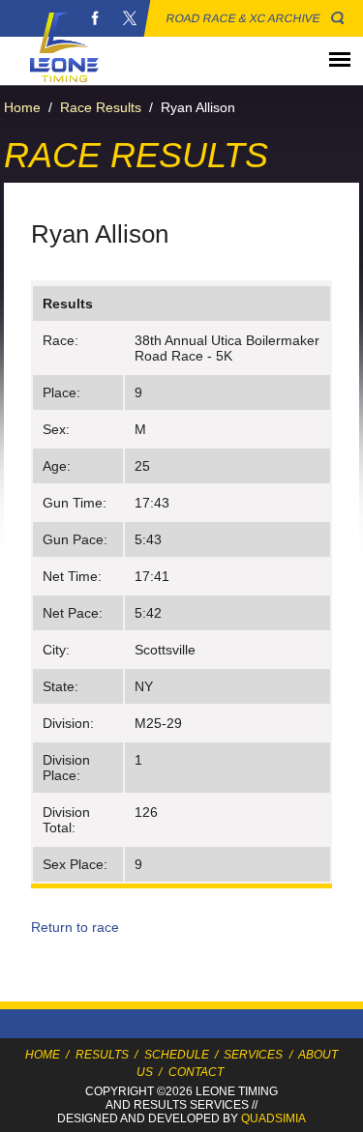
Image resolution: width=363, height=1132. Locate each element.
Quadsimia (273, 1118)
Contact (196, 1072)
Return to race (75, 927)
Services (253, 1054)
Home (22, 107)
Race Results (100, 107)
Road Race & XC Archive (243, 18)
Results (102, 1054)
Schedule (176, 1054)
